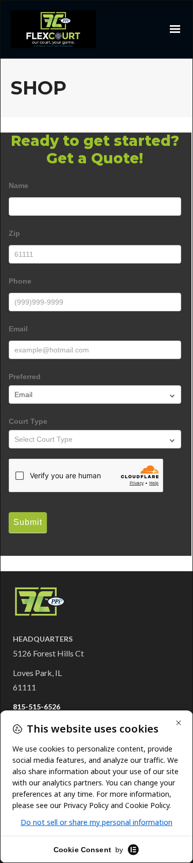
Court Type (28, 421)
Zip (14, 233)
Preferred (25, 376)
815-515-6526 (36, 706)
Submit (27, 522)
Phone (20, 281)
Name (18, 185)
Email (18, 329)
